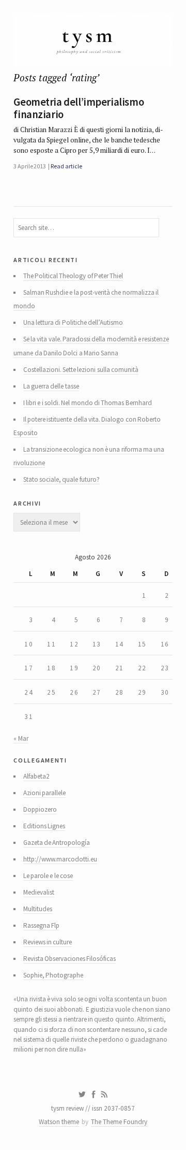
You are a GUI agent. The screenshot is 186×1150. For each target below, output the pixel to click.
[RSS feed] (104, 1094)
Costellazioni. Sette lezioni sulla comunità (80, 369)
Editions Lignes (44, 826)
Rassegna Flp (41, 925)
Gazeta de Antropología (56, 842)
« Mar (20, 738)
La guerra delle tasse (51, 386)
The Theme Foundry (119, 1121)
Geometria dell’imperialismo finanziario (78, 108)
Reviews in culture (47, 942)
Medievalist (38, 892)
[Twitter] (82, 1094)
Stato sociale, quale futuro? (61, 479)
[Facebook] (93, 1094)
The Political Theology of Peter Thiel (73, 275)
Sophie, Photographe (53, 975)
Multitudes (37, 908)
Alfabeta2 (36, 776)
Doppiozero (40, 809)
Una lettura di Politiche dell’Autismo (73, 322)
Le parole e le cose (48, 875)
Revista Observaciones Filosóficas (69, 958)
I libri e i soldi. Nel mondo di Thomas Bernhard (87, 402)
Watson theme (59, 1121)
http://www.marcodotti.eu (60, 859)
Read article (66, 166)
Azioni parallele (44, 792)
